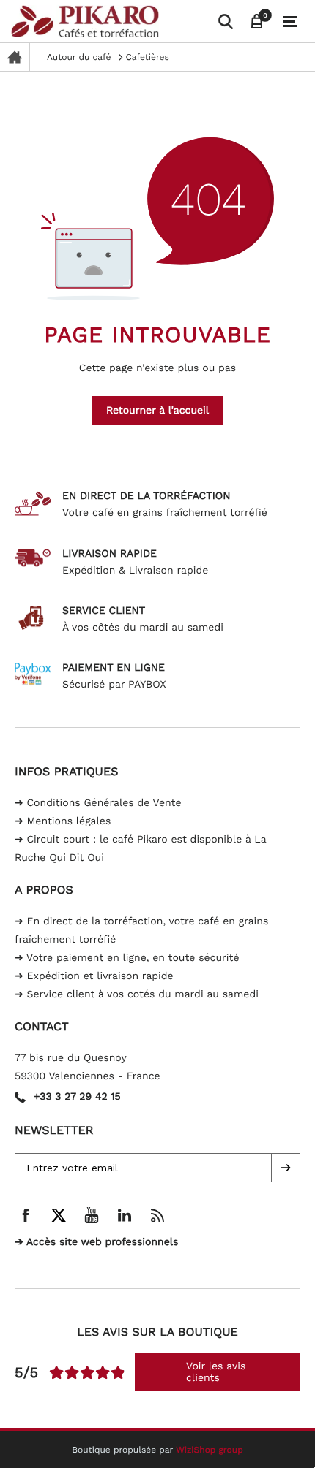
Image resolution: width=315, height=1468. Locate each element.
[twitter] (59, 1215)
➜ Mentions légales (63, 821)
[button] (285, 1167)
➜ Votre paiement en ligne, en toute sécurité (127, 958)
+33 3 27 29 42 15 (77, 1097)
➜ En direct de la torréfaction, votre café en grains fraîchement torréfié (141, 931)
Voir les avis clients (215, 1372)
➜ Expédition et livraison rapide (94, 976)
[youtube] (92, 1215)
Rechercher (17, 20)
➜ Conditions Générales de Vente (98, 803)
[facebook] (26, 1215)
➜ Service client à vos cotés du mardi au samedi (137, 994)
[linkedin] (125, 1215)
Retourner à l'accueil (157, 411)
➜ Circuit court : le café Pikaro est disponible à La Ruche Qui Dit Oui (140, 849)
